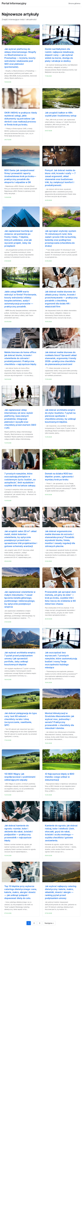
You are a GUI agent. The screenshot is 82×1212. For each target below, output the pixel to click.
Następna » (49, 923)
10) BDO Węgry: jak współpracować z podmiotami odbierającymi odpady (19, 777)
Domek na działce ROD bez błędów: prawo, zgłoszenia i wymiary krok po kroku (59, 476)
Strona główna (74, 3)
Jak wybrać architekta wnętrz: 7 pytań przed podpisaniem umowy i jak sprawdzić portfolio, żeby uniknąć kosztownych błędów (20, 658)
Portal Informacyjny (14, 3)
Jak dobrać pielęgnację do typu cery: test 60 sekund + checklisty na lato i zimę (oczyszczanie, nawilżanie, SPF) (20, 719)
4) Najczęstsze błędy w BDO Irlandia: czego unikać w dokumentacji (59, 777)
